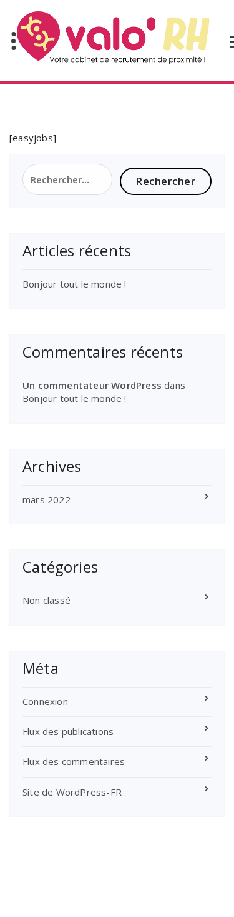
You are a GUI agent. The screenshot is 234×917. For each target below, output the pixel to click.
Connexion (45, 701)
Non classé (46, 600)
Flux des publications (68, 731)
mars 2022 (46, 499)
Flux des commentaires (73, 761)
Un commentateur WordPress (92, 385)
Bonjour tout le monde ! (74, 284)
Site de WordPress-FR (72, 792)
